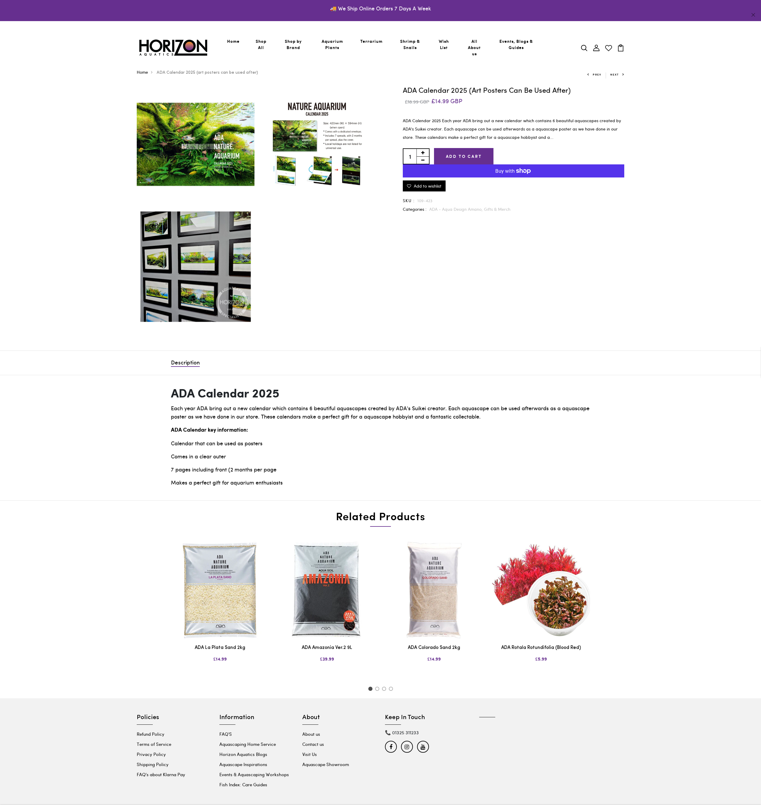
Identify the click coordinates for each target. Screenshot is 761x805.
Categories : (415, 209)
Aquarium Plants (332, 44)
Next (614, 74)
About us (311, 734)
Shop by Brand (293, 44)
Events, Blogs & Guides (516, 44)
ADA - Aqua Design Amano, (456, 209)
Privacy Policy (151, 754)
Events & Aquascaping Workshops (254, 774)
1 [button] (371, 689)
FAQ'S (225, 734)
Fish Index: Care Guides (243, 784)
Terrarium (371, 41)
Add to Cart (464, 156)
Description (185, 363)
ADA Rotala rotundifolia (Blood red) (541, 647)
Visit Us (309, 754)
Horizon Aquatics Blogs (243, 754)
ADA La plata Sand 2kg (220, 647)
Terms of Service (154, 744)
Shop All (261, 44)
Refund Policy (150, 734)
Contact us (313, 744)
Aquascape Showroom (325, 764)
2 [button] (378, 689)
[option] (219, 606)
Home (233, 41)
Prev (597, 74)
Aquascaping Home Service (247, 744)
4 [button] (392, 689)
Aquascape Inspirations (243, 764)
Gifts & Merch (497, 209)
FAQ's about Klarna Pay (161, 774)
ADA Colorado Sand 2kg (434, 647)
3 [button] (385, 689)
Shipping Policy (153, 764)
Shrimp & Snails (410, 44)
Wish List (444, 44)
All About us (474, 47)
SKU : (409, 200)
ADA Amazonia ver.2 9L (327, 647)
